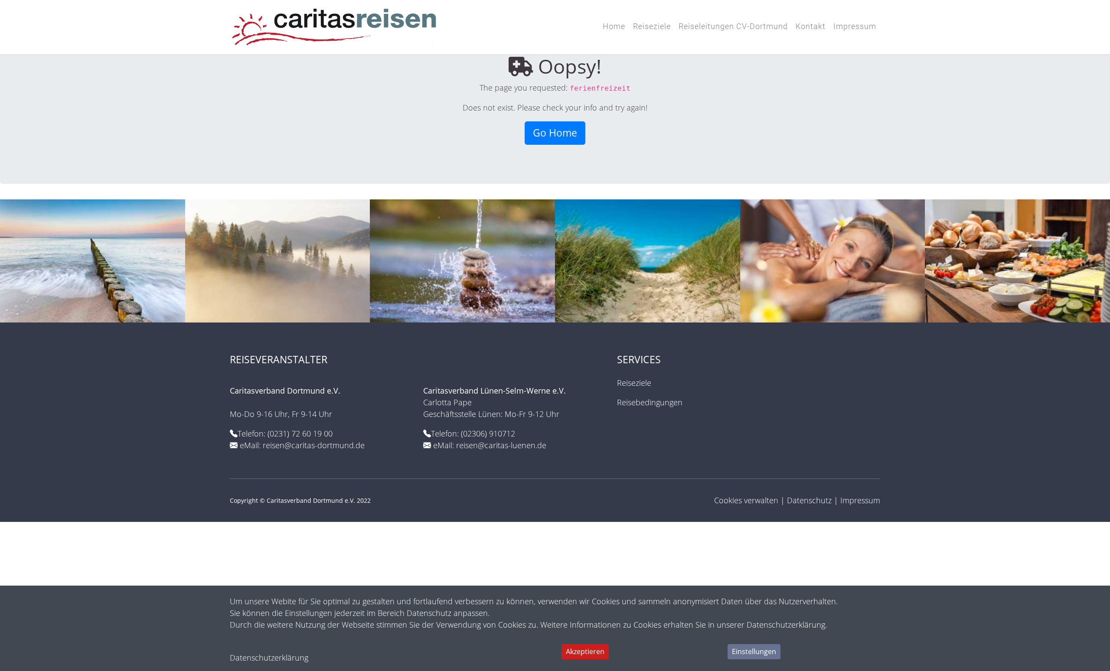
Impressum (854, 26)
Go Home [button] (555, 133)
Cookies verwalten (746, 500)
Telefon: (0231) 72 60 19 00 (285, 433)
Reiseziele (652, 26)
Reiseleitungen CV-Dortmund (733, 26)
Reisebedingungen (649, 402)
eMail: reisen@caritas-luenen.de (489, 445)
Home (614, 26)
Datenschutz (809, 500)
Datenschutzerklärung (269, 657)
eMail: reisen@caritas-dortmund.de (302, 445)
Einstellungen (754, 651)
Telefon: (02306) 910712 (473, 433)
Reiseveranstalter (280, 359)
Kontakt (811, 26)
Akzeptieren (585, 651)
